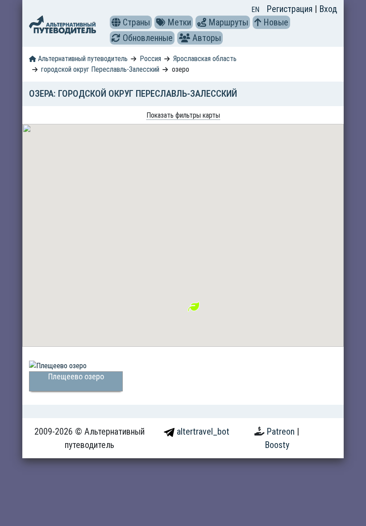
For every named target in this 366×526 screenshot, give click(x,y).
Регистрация (290, 9)
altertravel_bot (202, 431)
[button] (116, 22)
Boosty (277, 445)
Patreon (281, 431)
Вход (328, 9)
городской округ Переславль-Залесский (100, 69)
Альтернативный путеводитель (82, 58)
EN (255, 9)
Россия (150, 58)
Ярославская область (205, 58)
